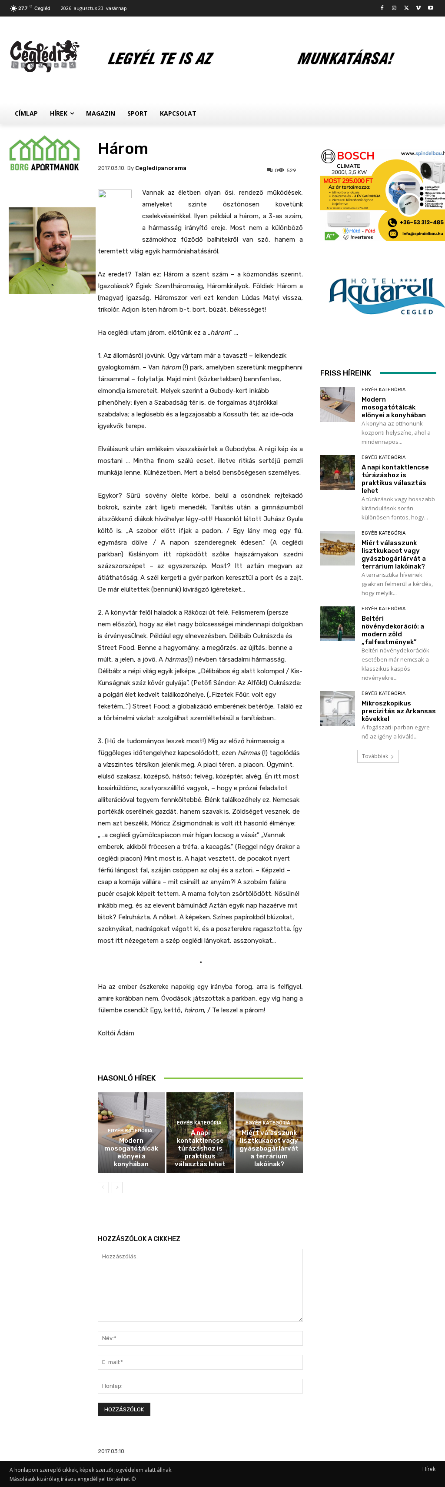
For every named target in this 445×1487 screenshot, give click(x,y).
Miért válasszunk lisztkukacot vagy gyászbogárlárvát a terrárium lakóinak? (269, 1148)
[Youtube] (430, 8)
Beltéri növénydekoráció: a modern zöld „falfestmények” (393, 630)
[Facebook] (382, 8)
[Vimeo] (418, 8)
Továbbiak (375, 756)
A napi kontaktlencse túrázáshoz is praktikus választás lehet (200, 1148)
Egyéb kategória (130, 1130)
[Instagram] (394, 8)
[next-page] (117, 1187)
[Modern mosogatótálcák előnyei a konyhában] (337, 404)
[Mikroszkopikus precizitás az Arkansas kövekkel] (337, 708)
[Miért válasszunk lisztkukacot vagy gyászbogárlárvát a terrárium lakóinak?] (337, 548)
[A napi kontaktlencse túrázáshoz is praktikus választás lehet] (337, 472)
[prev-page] (103, 1187)
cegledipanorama (160, 168)
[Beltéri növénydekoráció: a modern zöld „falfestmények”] (337, 623)
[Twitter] (407, 8)
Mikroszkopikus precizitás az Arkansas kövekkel (399, 711)
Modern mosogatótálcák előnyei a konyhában (131, 1152)
